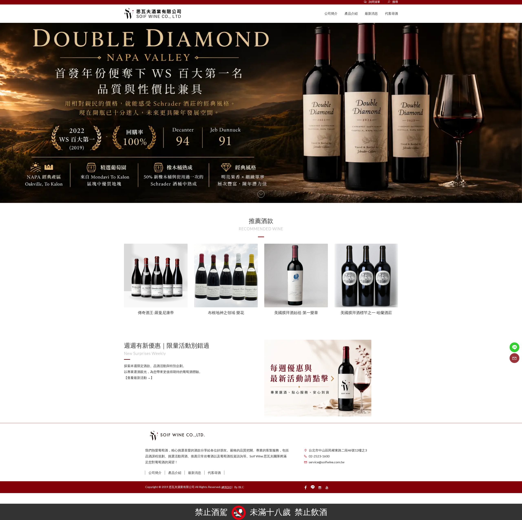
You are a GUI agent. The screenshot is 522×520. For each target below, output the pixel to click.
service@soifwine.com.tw (326, 462)
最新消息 (194, 473)
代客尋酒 (214, 473)
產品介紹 (174, 473)
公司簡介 (154, 473)
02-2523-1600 (319, 456)
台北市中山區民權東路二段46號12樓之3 (338, 450)
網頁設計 (227, 487)
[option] (261, 107)
